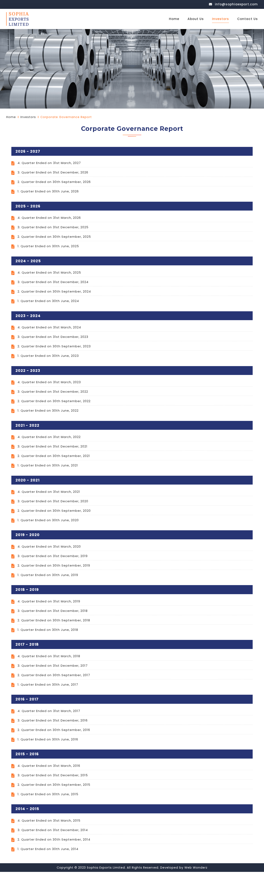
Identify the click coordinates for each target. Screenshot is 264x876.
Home (174, 19)
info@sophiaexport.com (236, 4)
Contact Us (247, 19)
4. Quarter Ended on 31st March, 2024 (49, 327)
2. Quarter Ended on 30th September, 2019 (54, 565)
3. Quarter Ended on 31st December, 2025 (53, 227)
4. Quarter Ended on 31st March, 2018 (49, 656)
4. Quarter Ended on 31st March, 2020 (49, 546)
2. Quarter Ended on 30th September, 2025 (54, 236)
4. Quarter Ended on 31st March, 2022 (49, 437)
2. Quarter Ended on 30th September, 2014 (54, 839)
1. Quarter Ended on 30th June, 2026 (48, 191)
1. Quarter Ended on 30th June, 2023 (48, 356)
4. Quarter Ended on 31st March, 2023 (49, 382)
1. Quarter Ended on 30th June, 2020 (48, 520)
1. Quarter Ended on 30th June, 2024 (48, 301)
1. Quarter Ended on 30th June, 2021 (48, 465)
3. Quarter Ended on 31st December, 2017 (53, 665)
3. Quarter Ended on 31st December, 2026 (53, 172)
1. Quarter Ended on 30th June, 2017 (48, 684)
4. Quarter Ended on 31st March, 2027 (49, 163)
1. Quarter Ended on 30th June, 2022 (48, 410)
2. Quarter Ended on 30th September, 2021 (54, 456)
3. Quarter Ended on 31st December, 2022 (53, 391)
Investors (220, 19)
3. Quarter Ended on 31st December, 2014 (53, 830)
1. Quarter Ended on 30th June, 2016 (48, 739)
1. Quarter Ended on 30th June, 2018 (48, 630)
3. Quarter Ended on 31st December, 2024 (53, 282)
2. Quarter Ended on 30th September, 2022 (54, 401)
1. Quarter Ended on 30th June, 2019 (48, 575)
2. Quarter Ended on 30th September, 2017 (54, 675)
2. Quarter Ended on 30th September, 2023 (54, 346)
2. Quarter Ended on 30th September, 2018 (54, 620)
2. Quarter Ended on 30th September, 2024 (54, 291)
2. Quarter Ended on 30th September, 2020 (54, 510)
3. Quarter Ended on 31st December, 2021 (52, 446)
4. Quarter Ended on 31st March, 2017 (49, 711)
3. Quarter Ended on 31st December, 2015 (53, 775)
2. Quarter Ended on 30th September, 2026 (54, 182)
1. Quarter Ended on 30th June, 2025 (48, 246)
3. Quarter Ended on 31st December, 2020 (53, 501)
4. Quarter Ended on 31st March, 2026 (49, 217)
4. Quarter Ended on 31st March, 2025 (49, 272)
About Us (195, 19)
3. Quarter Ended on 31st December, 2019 (53, 556)
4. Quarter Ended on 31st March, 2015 (49, 820)
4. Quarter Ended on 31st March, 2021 (49, 492)
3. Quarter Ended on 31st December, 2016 (53, 720)
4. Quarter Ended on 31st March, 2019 (49, 601)
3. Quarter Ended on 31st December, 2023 (53, 337)
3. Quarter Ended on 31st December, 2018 (53, 611)
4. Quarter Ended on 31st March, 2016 (49, 766)
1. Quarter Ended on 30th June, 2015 (48, 794)
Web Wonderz (195, 867)
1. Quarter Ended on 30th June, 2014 (48, 849)
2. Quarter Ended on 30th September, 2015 (54, 784)
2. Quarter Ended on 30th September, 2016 (54, 730)
